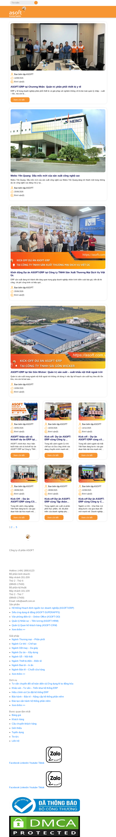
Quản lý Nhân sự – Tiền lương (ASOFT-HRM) (35, 621)
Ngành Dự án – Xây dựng (25, 652)
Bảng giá (16, 715)
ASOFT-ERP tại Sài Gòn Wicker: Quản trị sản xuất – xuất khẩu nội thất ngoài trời (57, 372)
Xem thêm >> (18, 629)
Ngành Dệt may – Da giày (25, 648)
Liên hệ (15, 741)
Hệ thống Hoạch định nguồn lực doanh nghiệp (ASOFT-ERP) (43, 608)
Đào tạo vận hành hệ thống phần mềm (31, 701)
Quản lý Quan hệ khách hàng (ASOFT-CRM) (34, 625)
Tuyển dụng (18, 732)
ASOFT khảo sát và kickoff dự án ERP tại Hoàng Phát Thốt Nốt (23, 438)
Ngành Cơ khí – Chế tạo (24, 644)
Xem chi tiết (19, 100)
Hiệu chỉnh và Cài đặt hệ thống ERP (30, 692)
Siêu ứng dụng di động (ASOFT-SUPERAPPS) (36, 612)
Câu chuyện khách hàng (24, 724)
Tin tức (15, 736)
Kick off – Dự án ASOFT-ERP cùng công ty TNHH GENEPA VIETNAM (92, 438)
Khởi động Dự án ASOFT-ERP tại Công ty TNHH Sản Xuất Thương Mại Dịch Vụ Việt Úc (58, 274)
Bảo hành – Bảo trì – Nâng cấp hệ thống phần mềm (38, 696)
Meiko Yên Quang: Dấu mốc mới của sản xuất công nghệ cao (45, 175)
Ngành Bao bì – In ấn (22, 665)
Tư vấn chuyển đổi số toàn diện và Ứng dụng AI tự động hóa (42, 683)
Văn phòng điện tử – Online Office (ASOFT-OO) (36, 617)
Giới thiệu (17, 728)
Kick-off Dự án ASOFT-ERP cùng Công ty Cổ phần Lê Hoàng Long (91, 500)
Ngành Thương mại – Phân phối (28, 639)
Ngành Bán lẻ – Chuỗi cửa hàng (28, 669)
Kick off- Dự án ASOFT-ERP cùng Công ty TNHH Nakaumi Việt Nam (58, 438)
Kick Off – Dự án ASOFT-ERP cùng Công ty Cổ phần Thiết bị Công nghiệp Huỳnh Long (24, 500)
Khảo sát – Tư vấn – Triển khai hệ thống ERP (35, 688)
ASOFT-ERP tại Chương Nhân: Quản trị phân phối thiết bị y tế (46, 86)
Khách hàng (18, 719)
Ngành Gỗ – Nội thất (22, 656)
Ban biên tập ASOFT (23, 74)
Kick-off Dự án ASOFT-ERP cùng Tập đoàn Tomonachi (57, 500)
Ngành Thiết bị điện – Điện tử (27, 661)
